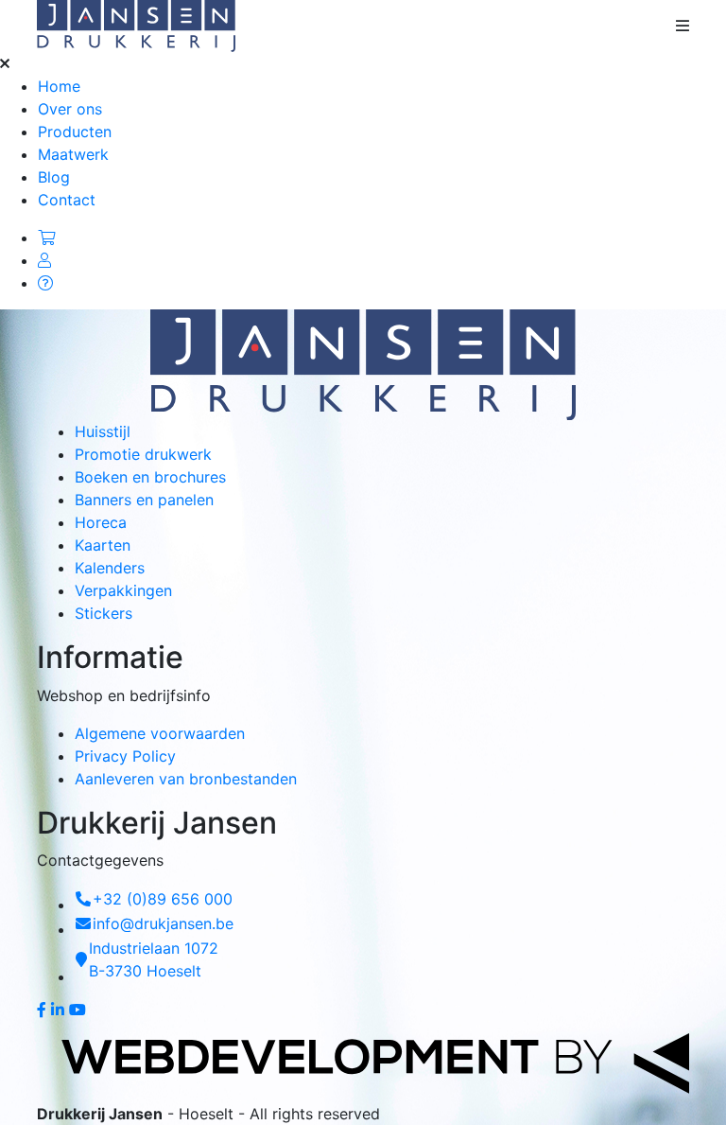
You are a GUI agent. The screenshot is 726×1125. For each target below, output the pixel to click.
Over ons (70, 108)
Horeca (101, 522)
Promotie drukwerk (143, 454)
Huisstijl (102, 431)
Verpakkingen (123, 590)
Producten (75, 131)
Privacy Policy (125, 756)
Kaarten (102, 545)
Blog (54, 176)
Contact (66, 199)
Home (59, 86)
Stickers (103, 613)
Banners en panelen (144, 499)
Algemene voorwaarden (160, 733)
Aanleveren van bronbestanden (186, 778)
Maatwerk (73, 154)
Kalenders (110, 567)
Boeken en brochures (150, 476)
